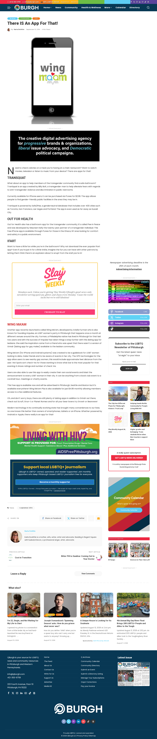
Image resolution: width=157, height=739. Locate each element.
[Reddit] (91, 518)
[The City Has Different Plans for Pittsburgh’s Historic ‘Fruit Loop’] (118, 393)
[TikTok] (145, 2)
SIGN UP (129, 369)
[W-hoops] (118, 550)
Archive (12, 18)
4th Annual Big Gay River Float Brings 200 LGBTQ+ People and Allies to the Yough (131, 623)
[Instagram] (137, 2)
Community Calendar (129, 510)
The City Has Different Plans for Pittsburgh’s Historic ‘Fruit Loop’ (116, 405)
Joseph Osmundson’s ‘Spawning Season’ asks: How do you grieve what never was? (59, 623)
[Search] (148, 7)
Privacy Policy (82, 736)
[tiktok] (129, 328)
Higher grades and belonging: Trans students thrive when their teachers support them (138, 434)
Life (36, 18)
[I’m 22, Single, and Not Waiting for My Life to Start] (23, 605)
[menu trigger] (10, 7)
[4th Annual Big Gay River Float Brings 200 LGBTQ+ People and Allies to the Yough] (133, 605)
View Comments (88, 574)
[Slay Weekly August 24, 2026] (118, 419)
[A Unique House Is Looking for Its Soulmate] (96, 605)
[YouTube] (142, 2)
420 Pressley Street (101, 641)
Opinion (22, 615)
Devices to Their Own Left (140, 560)
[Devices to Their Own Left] (140, 550)
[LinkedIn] (139, 2)
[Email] (98, 518)
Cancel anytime (59, 490)
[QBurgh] (26, 7)
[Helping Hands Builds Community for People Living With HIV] (140, 393)
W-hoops (111, 560)
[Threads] (148, 2)
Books (50, 615)
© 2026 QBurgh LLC (68, 736)
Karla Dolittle (19, 29)
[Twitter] (134, 2)
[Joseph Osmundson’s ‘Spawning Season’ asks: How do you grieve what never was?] (60, 605)
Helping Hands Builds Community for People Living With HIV (138, 405)
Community (25, 18)
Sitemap (92, 736)
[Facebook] (131, 2)
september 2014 (26, 508)
